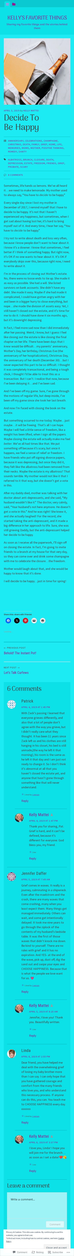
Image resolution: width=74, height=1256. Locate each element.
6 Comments (15, 174)
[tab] (7, 4)
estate (28, 163)
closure (39, 159)
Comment (55, 1224)
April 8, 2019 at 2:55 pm (35, 1056)
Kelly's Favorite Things (37, 18)
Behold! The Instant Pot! (20, 650)
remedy (12, 151)
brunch (28, 159)
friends (51, 163)
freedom (39, 163)
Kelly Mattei (31, 110)
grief (44, 144)
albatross (15, 159)
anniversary (16, 140)
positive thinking (53, 147)
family (35, 144)
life (59, 144)
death (26, 144)
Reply (24, 801)
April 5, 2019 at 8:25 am (43, 1011)
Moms (25, 147)
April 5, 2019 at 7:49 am (35, 879)
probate (13, 166)
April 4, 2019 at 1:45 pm (35, 707)
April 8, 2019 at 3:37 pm (43, 1142)
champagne (51, 140)
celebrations (33, 140)
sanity (23, 151)
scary (24, 166)
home (52, 144)
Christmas (14, 144)
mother (35, 147)
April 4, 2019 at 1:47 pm (43, 820)
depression (15, 163)
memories (14, 147)
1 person (35, 794)
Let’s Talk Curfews (16, 670)
